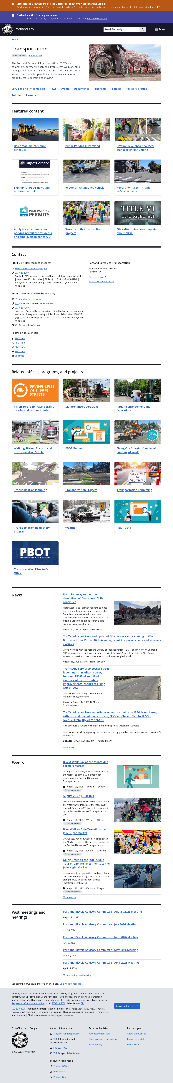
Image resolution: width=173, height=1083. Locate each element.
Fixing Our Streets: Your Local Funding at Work (136, 450)
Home (15, 39)
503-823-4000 (58, 1003)
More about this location (101, 281)
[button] (160, 29)
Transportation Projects (81, 490)
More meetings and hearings (77, 975)
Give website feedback (71, 983)
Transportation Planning (30, 490)
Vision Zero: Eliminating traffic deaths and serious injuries (34, 408)
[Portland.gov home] (18, 29)
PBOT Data (124, 528)
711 (82, 1003)
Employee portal (135, 1039)
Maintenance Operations (81, 406)
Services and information (28, 89)
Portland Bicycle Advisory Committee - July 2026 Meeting (100, 924)
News (52, 89)
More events (69, 897)
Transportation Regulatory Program (32, 529)
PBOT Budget (74, 448)
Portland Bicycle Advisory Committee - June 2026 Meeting (100, 937)
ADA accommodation (99, 1033)
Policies (16, 95)
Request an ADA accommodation (28, 1003)
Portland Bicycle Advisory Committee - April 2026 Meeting (101, 962)
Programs (99, 89)
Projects (116, 89)
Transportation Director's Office (31, 571)
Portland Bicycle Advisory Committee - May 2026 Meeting (100, 950)
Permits (31, 95)
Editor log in (133, 1044)
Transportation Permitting (134, 490)
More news (68, 747)
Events (65, 89)
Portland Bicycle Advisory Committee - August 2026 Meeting (102, 911)
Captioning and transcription (103, 1039)
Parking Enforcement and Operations (134, 408)
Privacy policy (95, 1044)
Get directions (96, 277)
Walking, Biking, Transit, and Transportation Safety (33, 450)
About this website (136, 1033)
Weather (71, 528)
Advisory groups (136, 89)
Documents (81, 89)
